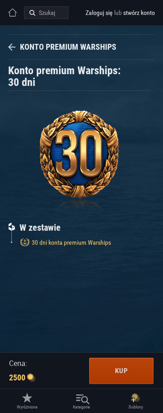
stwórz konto (139, 12)
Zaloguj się (99, 12)
